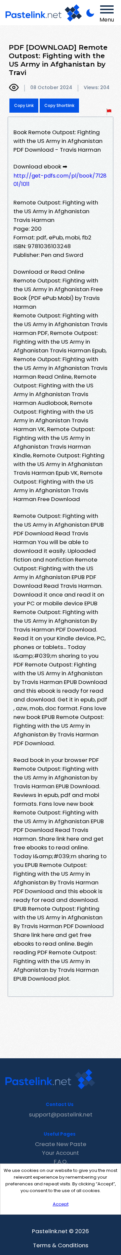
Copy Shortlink (59, 105)
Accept (61, 1204)
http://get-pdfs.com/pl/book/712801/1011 (60, 180)
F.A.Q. (61, 1161)
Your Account (60, 1153)
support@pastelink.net (60, 1114)
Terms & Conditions (60, 1245)
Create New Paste (60, 1144)
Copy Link (24, 105)
